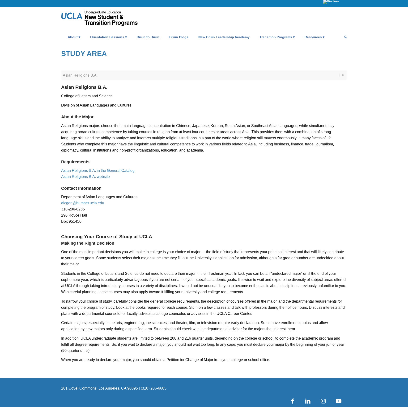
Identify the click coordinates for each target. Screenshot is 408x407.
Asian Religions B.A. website (85, 177)
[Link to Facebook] (292, 401)
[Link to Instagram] (323, 401)
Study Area (84, 54)
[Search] (344, 37)
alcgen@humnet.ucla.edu (82, 203)
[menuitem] (74, 37)
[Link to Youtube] (338, 401)
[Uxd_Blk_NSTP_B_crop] (106, 19)
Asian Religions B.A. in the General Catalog (98, 171)
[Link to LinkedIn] (307, 401)
